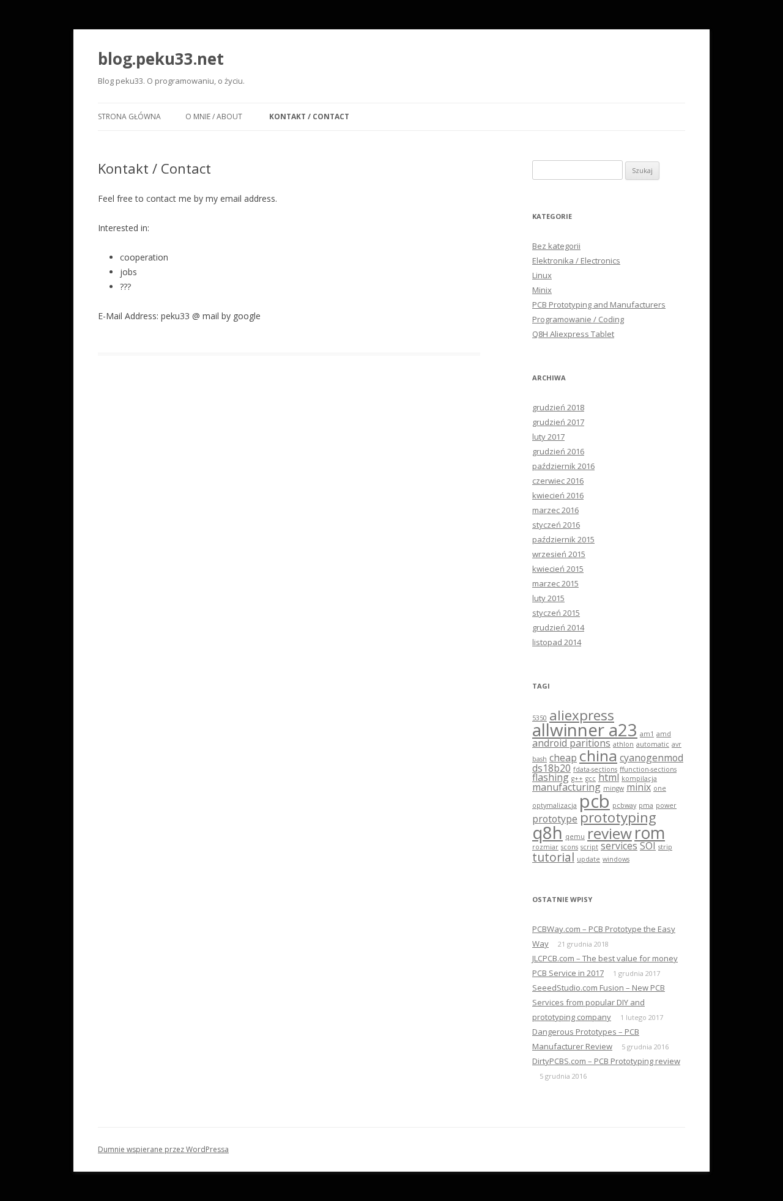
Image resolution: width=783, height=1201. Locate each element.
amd (663, 734)
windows (616, 859)
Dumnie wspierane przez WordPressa (163, 1149)
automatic (652, 744)
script (589, 847)
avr (676, 744)
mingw (613, 788)
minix (638, 787)
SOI (648, 845)
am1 (647, 734)
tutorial (553, 857)
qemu (575, 836)
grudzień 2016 (558, 451)
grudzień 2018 (558, 407)
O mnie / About (213, 116)
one (659, 788)
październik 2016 (563, 465)
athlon (623, 744)
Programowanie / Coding (578, 319)
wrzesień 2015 (558, 554)
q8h (547, 832)
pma (646, 805)
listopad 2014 (556, 642)
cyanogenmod (651, 757)
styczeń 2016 (556, 524)
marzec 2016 (555, 510)
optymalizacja (554, 805)
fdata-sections (595, 769)
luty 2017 (548, 436)
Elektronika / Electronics (576, 260)
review (609, 833)
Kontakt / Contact (309, 116)
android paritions (571, 743)
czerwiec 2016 (558, 480)
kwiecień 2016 (558, 495)
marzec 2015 (555, 583)
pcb (594, 801)
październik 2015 (563, 539)
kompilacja (639, 778)
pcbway (624, 805)
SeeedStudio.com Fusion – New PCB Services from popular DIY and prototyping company (598, 1002)
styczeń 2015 (556, 612)
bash (539, 759)
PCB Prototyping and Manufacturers (599, 304)
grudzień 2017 (558, 421)
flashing (550, 777)
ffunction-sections (648, 769)
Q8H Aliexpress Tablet (573, 333)
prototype (554, 819)
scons (569, 847)
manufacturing (566, 787)
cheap (563, 757)
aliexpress (581, 715)
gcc (590, 778)
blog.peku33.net (161, 59)
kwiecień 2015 (558, 568)
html (608, 777)
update (588, 859)
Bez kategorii (556, 245)
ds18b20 (551, 768)
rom (649, 833)
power (666, 805)
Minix (542, 289)
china (598, 755)
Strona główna (129, 116)
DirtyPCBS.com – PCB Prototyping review (606, 1060)
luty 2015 (548, 598)
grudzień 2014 (558, 627)
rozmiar (545, 847)
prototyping (618, 817)
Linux (542, 275)
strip (665, 847)
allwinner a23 (584, 729)
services (619, 845)
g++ (577, 778)
